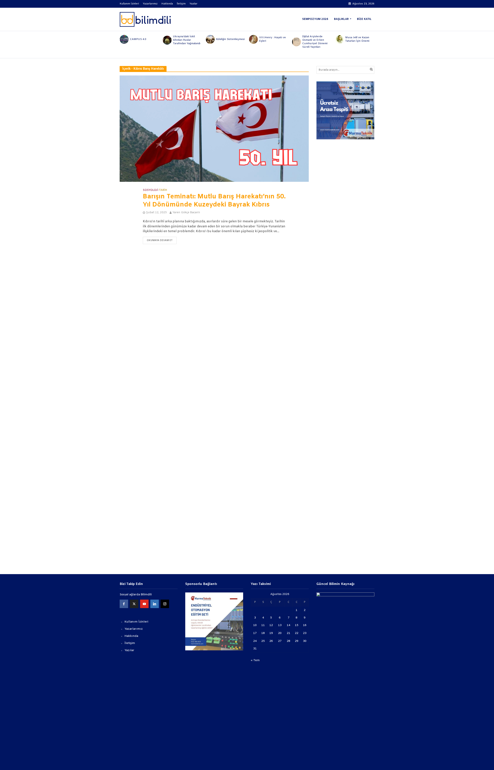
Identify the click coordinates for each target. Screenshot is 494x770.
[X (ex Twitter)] (134, 604)
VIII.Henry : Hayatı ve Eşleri (272, 39)
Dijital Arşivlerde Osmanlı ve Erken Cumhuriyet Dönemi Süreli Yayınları (314, 42)
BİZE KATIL (364, 19)
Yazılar (193, 3)
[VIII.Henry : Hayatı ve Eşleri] (253, 39)
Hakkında (167, 3)
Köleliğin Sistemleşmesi (230, 39)
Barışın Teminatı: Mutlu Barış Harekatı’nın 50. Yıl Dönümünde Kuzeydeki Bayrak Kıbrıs (214, 201)
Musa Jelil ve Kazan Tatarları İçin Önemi (357, 39)
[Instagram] (165, 604)
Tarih (163, 190)
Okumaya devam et (160, 240)
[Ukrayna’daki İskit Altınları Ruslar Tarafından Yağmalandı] (167, 40)
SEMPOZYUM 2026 (315, 19)
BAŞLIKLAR (341, 19)
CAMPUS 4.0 (138, 39)
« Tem (255, 660)
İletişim (181, 3)
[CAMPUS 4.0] (124, 39)
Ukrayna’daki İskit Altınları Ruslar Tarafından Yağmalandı (186, 40)
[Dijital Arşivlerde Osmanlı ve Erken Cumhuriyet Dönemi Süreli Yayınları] (296, 41)
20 (280, 633)
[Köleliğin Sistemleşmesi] (210, 39)
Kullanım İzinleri (129, 3)
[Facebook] (124, 604)
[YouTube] (144, 604)
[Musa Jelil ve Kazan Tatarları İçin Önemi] (339, 39)
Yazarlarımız (150, 3)
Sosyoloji (150, 190)
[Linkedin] (154, 604)
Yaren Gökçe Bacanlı (186, 212)
